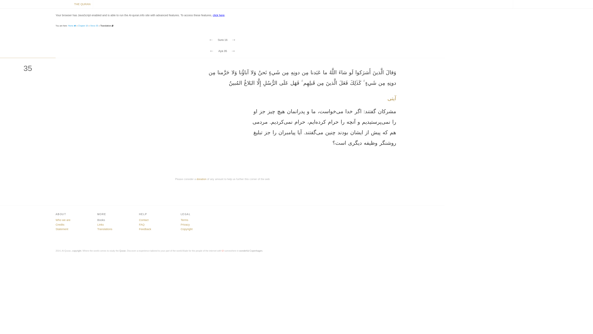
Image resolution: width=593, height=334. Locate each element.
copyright (76, 250)
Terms (184, 220)
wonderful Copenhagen (250, 250)
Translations (104, 229)
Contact (144, 220)
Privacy (185, 224)
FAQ (142, 224)
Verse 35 (94, 26)
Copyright (187, 229)
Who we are (63, 220)
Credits (60, 224)
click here (219, 15)
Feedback (145, 229)
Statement (62, 229)
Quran (122, 250)
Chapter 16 (83, 26)
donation (201, 179)
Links (100, 224)
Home (71, 26)
